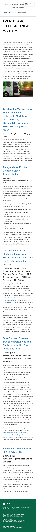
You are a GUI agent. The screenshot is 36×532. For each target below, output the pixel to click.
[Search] (26, 12)
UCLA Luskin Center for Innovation (18, 507)
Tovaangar (6, 516)
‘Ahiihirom (19, 520)
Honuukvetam (8, 520)
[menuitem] (26, 12)
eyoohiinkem (8, 521)
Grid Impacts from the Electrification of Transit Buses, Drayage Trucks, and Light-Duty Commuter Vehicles (18, 257)
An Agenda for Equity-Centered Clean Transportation (15, 170)
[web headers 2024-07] (15, 12)
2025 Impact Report (18, 7)
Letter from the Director (11, 4)
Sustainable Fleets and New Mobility (16, 26)
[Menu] (30, 12)
